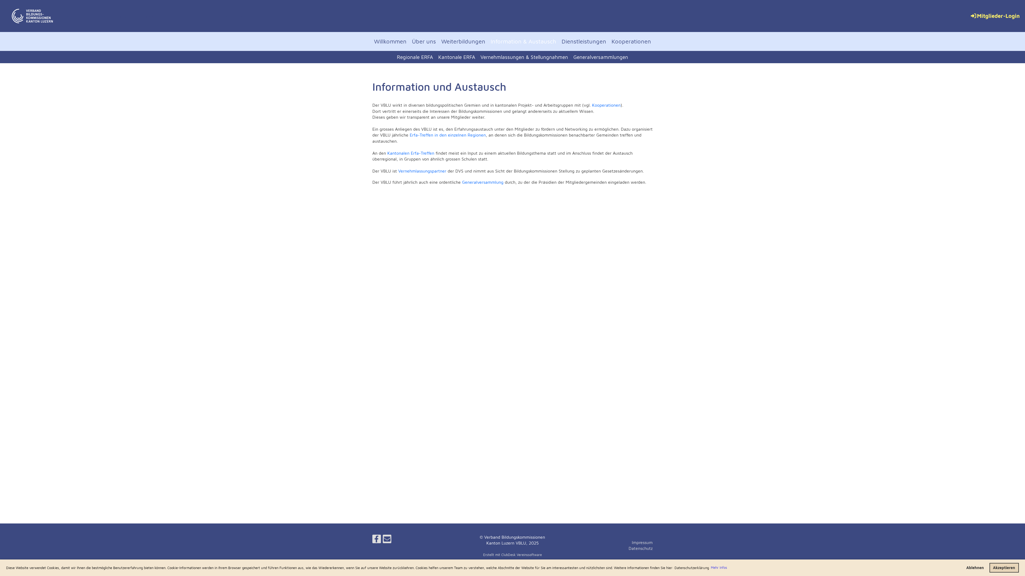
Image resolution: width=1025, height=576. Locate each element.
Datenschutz (641, 548)
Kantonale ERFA (456, 57)
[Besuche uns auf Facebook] (376, 540)
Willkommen (390, 41)
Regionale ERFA (415, 57)
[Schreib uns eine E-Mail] (387, 540)
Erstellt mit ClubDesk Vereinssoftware (512, 555)
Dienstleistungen (584, 41)
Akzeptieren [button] (1004, 567)
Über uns (424, 41)
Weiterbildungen (463, 41)
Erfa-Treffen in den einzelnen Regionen (448, 135)
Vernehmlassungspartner (422, 171)
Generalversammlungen (600, 57)
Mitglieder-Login (998, 16)
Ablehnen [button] (975, 567)
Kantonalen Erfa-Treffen (410, 153)
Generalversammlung (483, 182)
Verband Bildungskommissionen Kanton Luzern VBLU (153, 16)
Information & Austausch (523, 41)
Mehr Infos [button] (719, 567)
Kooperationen (631, 41)
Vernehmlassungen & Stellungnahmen (524, 57)
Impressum (642, 542)
